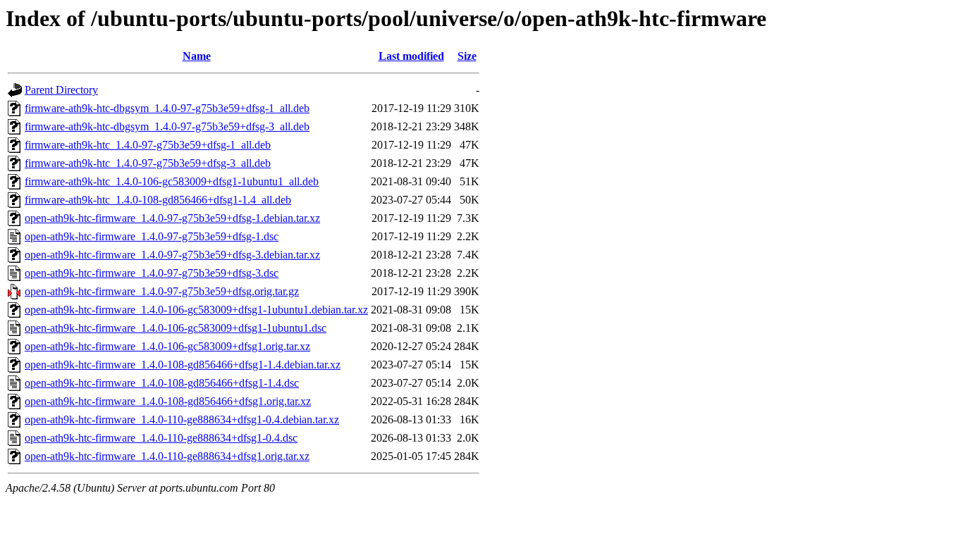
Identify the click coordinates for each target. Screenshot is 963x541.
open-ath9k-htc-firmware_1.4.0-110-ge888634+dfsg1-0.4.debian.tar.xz (182, 419)
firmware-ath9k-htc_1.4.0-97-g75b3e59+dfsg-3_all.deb (148, 163)
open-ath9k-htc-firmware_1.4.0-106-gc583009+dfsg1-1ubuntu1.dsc (175, 328)
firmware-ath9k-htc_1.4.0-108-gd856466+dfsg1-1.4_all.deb (158, 200)
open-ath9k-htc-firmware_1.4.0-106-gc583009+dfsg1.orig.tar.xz (167, 346)
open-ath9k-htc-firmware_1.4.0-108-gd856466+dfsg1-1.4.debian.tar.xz (183, 365)
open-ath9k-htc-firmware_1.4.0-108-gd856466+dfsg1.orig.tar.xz (168, 401)
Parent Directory (61, 90)
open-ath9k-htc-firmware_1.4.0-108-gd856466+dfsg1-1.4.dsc (162, 383)
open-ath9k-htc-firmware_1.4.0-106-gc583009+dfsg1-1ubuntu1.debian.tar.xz (196, 310)
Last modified (411, 56)
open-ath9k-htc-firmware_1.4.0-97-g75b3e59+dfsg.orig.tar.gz (162, 291)
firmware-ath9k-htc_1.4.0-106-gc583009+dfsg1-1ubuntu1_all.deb (172, 181)
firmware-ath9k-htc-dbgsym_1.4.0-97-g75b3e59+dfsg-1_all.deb (167, 108)
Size (467, 56)
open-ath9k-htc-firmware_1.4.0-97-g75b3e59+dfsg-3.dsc (151, 273)
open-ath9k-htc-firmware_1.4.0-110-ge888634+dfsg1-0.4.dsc (161, 438)
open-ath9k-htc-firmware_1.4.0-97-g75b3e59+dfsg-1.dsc (151, 236)
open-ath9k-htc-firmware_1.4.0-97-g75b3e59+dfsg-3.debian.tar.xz (172, 255)
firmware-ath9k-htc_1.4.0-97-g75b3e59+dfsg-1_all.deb (148, 145)
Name (197, 56)
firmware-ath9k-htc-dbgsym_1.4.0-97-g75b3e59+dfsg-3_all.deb (167, 126)
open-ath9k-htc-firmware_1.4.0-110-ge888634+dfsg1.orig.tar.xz (167, 456)
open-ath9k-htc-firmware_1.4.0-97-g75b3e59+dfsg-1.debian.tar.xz (172, 218)
